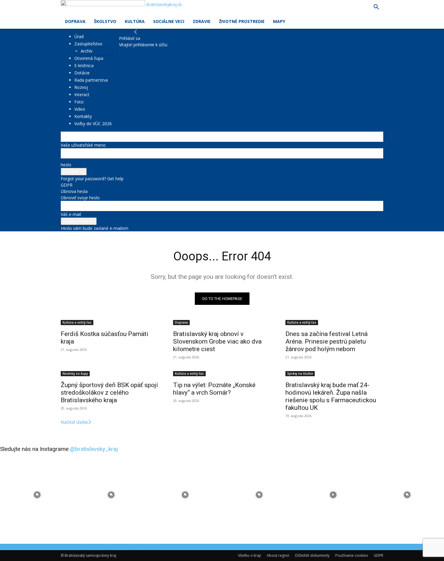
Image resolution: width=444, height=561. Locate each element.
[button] (376, 8)
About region (278, 555)
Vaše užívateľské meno (83, 145)
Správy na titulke (300, 373)
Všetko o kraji (249, 555)
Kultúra (135, 21)
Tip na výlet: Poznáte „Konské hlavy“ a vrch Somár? (214, 388)
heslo (66, 165)
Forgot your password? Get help (92, 178)
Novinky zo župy (75, 373)
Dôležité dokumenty (312, 555)
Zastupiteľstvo (88, 44)
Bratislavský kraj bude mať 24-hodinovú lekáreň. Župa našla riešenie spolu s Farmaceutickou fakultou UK (330, 396)
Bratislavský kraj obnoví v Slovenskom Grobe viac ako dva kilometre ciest (217, 341)
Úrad (79, 36)
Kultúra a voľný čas (77, 322)
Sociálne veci (168, 21)
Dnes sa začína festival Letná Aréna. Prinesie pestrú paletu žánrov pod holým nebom (326, 341)
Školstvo (105, 21)
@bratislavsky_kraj (94, 448)
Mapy (279, 21)
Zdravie (202, 21)
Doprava (75, 21)
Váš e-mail (71, 214)
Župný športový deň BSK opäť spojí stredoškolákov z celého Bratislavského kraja (109, 392)
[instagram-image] (37, 495)
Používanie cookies (351, 555)
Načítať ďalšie (74, 422)
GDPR (66, 185)
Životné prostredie (242, 21)
